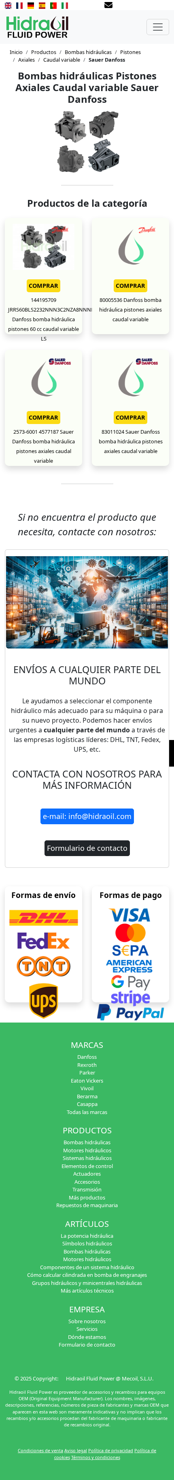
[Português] (53, 5)
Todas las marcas (87, 1112)
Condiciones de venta (40, 1450)
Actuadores (87, 1173)
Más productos (87, 1197)
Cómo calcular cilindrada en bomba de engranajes (87, 1274)
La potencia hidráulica (87, 1235)
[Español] (42, 5)
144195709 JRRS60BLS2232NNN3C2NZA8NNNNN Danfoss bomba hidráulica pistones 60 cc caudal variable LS (53, 319)
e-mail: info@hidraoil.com (87, 816)
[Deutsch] (31, 5)
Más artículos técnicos (87, 1290)
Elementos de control (87, 1166)
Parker (87, 1072)
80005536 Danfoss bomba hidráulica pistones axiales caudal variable (130, 309)
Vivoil (87, 1088)
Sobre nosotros (87, 1321)
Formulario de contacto (87, 848)
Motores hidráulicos (87, 1150)
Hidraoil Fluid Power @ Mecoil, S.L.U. (109, 1378)
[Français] (19, 5)
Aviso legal (75, 1450)
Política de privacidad (110, 1450)
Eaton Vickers (87, 1080)
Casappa (87, 1104)
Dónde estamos (87, 1337)
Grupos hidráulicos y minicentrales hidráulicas (87, 1283)
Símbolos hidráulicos (87, 1243)
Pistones (130, 52)
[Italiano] (65, 5)
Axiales (26, 59)
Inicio (16, 52)
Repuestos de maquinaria (87, 1205)
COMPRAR (43, 285)
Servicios (87, 1328)
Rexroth (87, 1064)
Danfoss (87, 1056)
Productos (43, 52)
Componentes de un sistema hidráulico (87, 1267)
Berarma (87, 1096)
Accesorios (87, 1181)
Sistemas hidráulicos (87, 1158)
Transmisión (87, 1189)
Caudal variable (61, 59)
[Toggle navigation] (157, 27)
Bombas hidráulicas (88, 52)
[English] (8, 5)
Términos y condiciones (95, 1457)
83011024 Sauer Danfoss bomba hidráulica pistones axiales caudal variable (131, 441)
